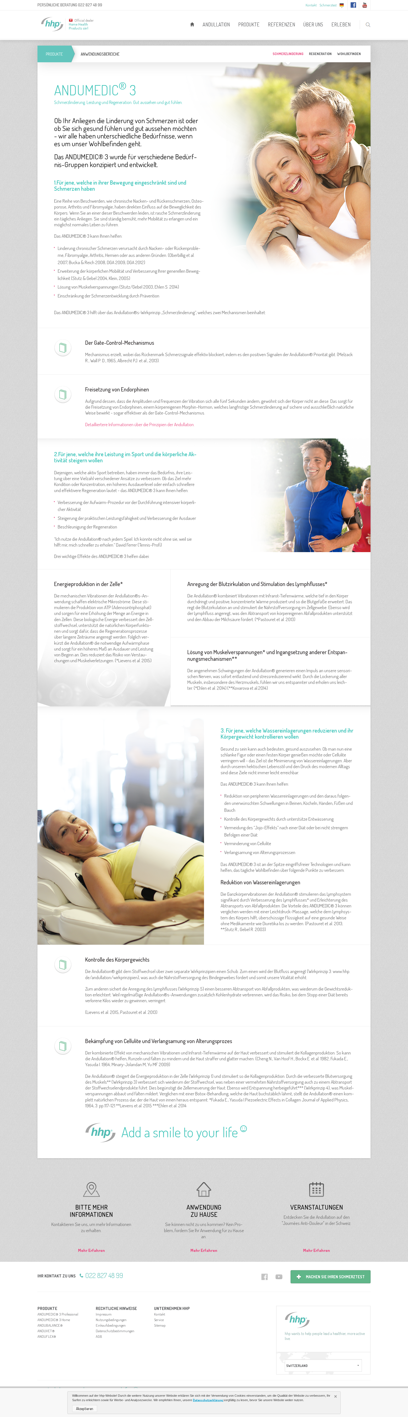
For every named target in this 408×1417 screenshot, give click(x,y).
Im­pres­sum (104, 1314)
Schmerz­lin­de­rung (288, 54)
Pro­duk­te (249, 24)
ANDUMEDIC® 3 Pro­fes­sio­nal (57, 1314)
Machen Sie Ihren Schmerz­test (335, 1276)
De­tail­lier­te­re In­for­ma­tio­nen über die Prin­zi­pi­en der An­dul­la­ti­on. (140, 424)
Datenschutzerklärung (208, 1400)
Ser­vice (159, 1319)
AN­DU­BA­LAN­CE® (50, 1325)
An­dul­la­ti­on (216, 24)
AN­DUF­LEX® (46, 1336)
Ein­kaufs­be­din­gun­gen (111, 1325)
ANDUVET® (46, 1331)
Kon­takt (311, 5)
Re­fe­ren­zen (281, 24)
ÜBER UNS (313, 24)
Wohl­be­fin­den (349, 54)
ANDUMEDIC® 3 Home (53, 1319)
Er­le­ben (341, 24)
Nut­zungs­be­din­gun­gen (111, 1319)
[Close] (336, 1397)
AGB (99, 1336)
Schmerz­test (328, 5)
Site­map (160, 1325)
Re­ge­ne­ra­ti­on (320, 54)
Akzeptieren (84, 1408)
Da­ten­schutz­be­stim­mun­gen (115, 1331)
